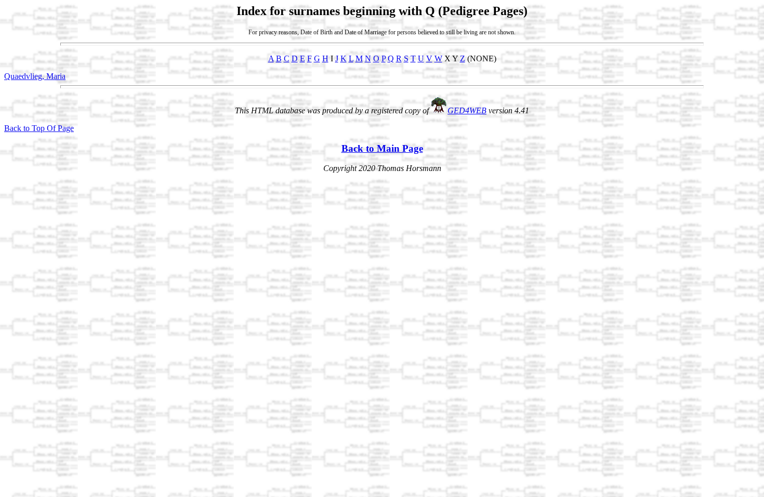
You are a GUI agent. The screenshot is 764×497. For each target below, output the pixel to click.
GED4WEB (466, 110)
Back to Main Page (382, 148)
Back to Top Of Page (39, 128)
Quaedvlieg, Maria (34, 76)
